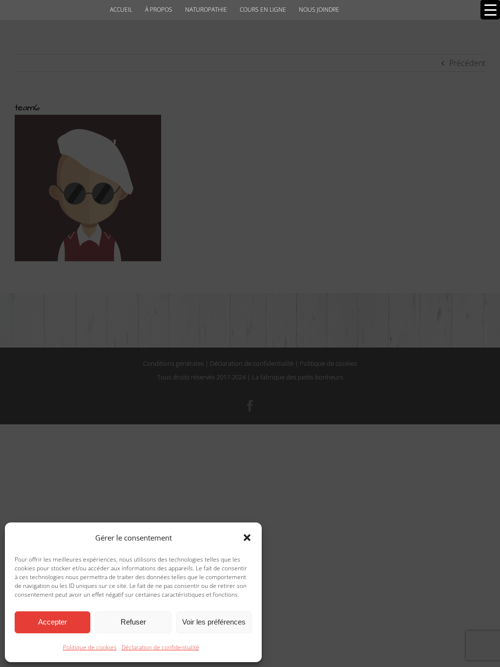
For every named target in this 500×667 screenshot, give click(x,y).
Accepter (52, 622)
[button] (247, 537)
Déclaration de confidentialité (160, 647)
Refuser (133, 622)
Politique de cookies (90, 647)
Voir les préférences (214, 622)
